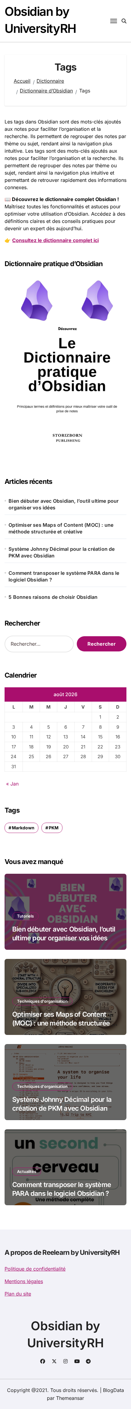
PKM (53, 827)
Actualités (26, 1171)
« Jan (12, 784)
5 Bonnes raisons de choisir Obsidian (53, 597)
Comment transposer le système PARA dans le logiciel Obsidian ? (64, 576)
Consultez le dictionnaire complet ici (55, 240)
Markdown (23, 827)
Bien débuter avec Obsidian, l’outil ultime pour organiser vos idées (64, 504)
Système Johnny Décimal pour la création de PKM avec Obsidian (62, 552)
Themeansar (70, 1398)
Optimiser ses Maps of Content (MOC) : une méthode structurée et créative (61, 528)
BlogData (113, 1390)
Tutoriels (25, 916)
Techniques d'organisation (42, 1001)
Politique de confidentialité (35, 1269)
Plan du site (18, 1294)
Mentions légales (24, 1281)
